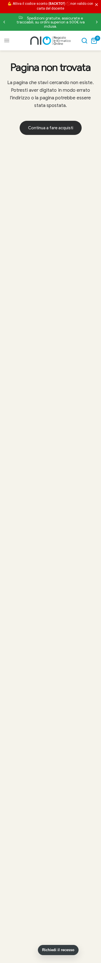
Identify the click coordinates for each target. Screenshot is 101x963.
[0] (93, 41)
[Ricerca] (84, 41)
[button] (97, 4)
